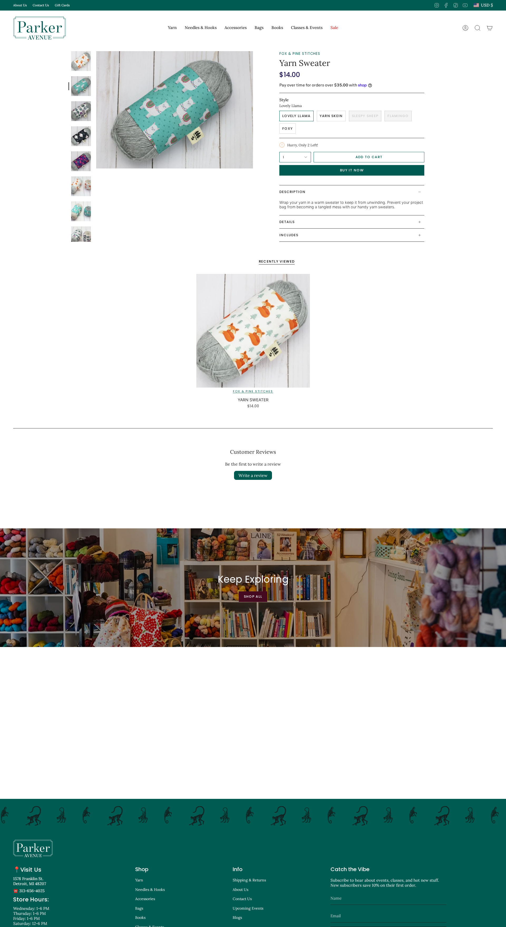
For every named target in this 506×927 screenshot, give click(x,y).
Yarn (139, 880)
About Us (20, 5)
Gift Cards (62, 5)
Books (140, 917)
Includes (288, 235)
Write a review (253, 475)
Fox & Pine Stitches (299, 53)
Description (292, 191)
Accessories (145, 898)
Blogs (237, 917)
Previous (96, 110)
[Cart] (490, 27)
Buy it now (352, 170)
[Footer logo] (33, 848)
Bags (139, 908)
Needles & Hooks (150, 889)
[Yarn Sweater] (253, 331)
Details (287, 221)
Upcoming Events (248, 908)
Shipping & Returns (249, 880)
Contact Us (41, 5)
